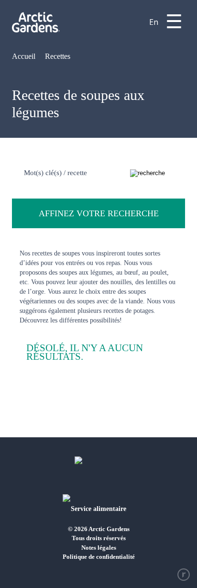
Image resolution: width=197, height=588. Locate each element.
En (153, 22)
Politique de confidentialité (99, 556)
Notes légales (98, 547)
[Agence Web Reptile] (183, 574)
